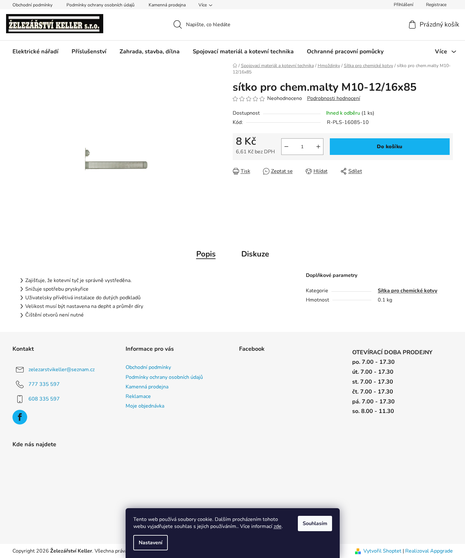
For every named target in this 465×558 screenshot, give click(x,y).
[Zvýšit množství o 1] (318, 147)
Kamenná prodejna (167, 5)
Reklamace (138, 396)
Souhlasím (315, 523)
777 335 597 (44, 384)
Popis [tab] (206, 254)
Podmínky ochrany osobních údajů (100, 5)
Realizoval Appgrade (429, 550)
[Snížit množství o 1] (286, 147)
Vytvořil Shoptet (382, 550)
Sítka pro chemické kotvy (407, 290)
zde (278, 526)
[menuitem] (35, 51)
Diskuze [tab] (255, 254)
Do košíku (389, 146)
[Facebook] (19, 417)
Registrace (436, 5)
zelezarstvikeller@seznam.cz (61, 369)
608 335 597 (44, 398)
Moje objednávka (145, 405)
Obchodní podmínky (32, 5)
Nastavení (150, 542)
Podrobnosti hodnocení (333, 98)
